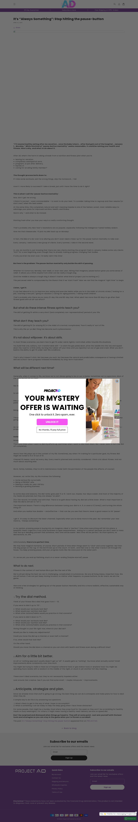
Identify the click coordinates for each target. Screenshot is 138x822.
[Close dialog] (117, 381)
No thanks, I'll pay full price (52, 429)
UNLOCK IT (52, 422)
